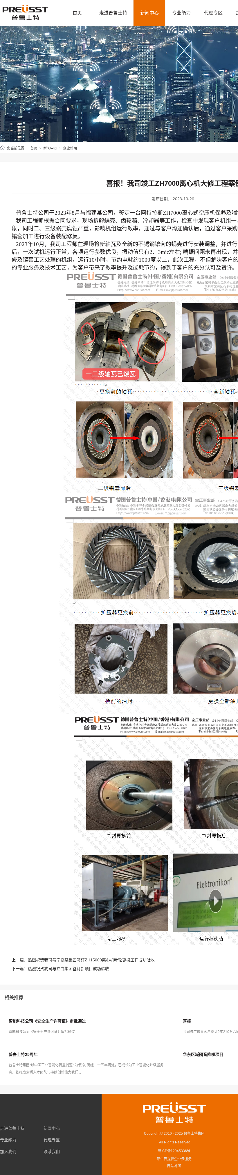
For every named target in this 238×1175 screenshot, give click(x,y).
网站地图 (174, 1166)
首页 (77, 12)
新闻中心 (149, 12)
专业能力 (181, 12)
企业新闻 (70, 148)
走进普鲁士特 (113, 12)
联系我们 (52, 1151)
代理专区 (213, 12)
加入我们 (8, 1151)
